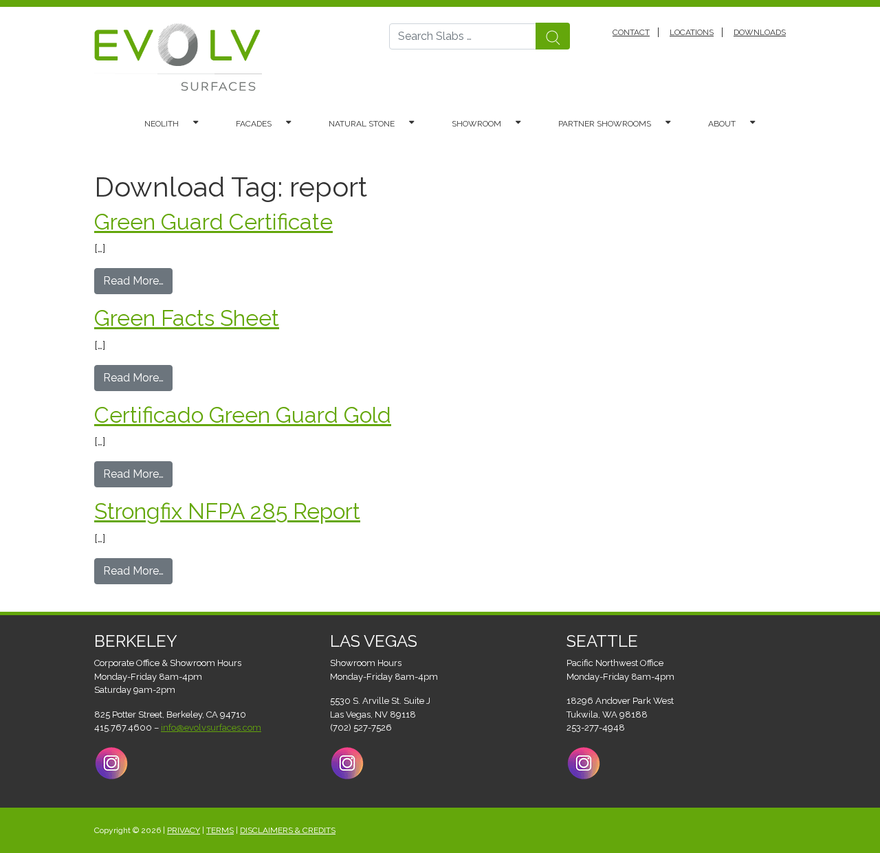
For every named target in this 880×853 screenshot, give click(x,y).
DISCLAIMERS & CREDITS (288, 830)
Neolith (161, 124)
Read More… (138, 280)
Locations (692, 32)
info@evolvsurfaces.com (211, 727)
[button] (202, 124)
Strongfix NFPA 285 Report (227, 511)
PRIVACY (183, 830)
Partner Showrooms (604, 124)
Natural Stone (362, 124)
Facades (254, 124)
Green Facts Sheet (186, 318)
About (722, 124)
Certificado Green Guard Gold (242, 415)
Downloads (760, 32)
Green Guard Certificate (213, 221)
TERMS (220, 830)
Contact (631, 32)
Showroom (476, 124)
